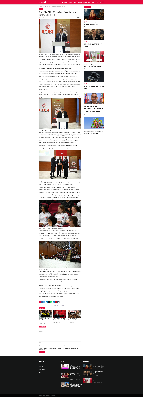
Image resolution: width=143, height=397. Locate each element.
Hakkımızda (41, 366)
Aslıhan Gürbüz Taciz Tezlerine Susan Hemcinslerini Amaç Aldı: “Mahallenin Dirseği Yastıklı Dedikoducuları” (75, 375)
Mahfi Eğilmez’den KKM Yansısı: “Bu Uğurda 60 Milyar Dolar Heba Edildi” (59, 319)
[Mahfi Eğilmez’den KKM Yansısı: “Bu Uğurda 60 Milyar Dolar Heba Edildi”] (59, 314)
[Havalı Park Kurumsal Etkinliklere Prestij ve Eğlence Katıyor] (94, 123)
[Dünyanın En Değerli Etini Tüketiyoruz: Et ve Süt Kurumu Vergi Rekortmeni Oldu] (74, 314)
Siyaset (74, 2)
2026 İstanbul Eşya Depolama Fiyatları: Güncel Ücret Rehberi (92, 65)
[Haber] (39, 17)
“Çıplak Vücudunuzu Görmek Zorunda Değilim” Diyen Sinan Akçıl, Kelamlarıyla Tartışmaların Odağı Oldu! (76, 367)
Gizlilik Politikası (42, 370)
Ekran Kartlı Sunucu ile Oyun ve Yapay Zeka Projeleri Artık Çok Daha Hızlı (94, 86)
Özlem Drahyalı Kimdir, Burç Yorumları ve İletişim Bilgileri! (92, 23)
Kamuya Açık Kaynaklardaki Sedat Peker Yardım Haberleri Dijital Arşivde (93, 44)
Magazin (85, 2)
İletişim (40, 372)
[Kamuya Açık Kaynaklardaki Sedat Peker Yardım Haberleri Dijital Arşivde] (94, 34)
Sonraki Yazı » (63, 305)
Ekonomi (80, 2)
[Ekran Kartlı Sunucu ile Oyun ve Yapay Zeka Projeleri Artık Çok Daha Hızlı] (94, 76)
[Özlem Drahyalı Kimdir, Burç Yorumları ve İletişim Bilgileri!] (94, 14)
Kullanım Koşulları (42, 369)
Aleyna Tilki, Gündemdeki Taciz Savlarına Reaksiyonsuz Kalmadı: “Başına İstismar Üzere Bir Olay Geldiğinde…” (76, 385)
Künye (40, 367)
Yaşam (93, 2)
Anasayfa (65, 2)
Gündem (70, 2)
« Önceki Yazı (55, 305)
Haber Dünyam (42, 395)
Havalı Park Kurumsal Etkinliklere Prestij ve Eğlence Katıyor (93, 132)
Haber (41, 17)
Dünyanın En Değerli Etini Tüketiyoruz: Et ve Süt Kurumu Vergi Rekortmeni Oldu (74, 319)
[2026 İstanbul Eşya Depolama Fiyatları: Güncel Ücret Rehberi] (94, 56)
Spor (89, 2)
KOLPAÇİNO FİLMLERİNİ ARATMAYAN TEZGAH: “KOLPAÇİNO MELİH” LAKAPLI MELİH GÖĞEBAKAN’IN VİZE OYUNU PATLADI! (94, 110)
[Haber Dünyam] (44, 2)
